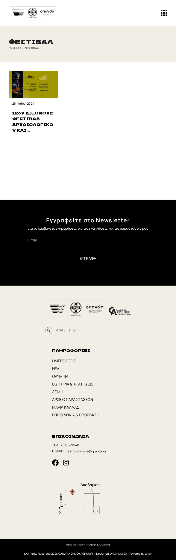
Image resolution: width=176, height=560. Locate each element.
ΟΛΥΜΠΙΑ (60, 376)
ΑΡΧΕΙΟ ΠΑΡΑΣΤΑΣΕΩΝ (72, 399)
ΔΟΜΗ (57, 391)
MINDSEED (120, 553)
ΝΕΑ (55, 368)
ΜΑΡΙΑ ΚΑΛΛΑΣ (65, 407)
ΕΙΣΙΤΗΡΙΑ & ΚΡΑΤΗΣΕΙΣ (72, 384)
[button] (164, 13)
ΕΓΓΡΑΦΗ (88, 258)
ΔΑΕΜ (148, 553)
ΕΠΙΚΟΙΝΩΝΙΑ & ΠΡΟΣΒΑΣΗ (75, 414)
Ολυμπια (15, 48)
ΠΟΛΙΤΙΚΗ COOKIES (98, 545)
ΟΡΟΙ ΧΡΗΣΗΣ (75, 545)
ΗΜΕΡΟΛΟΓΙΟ (64, 360)
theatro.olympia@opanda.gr (85, 451)
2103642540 (70, 445)
